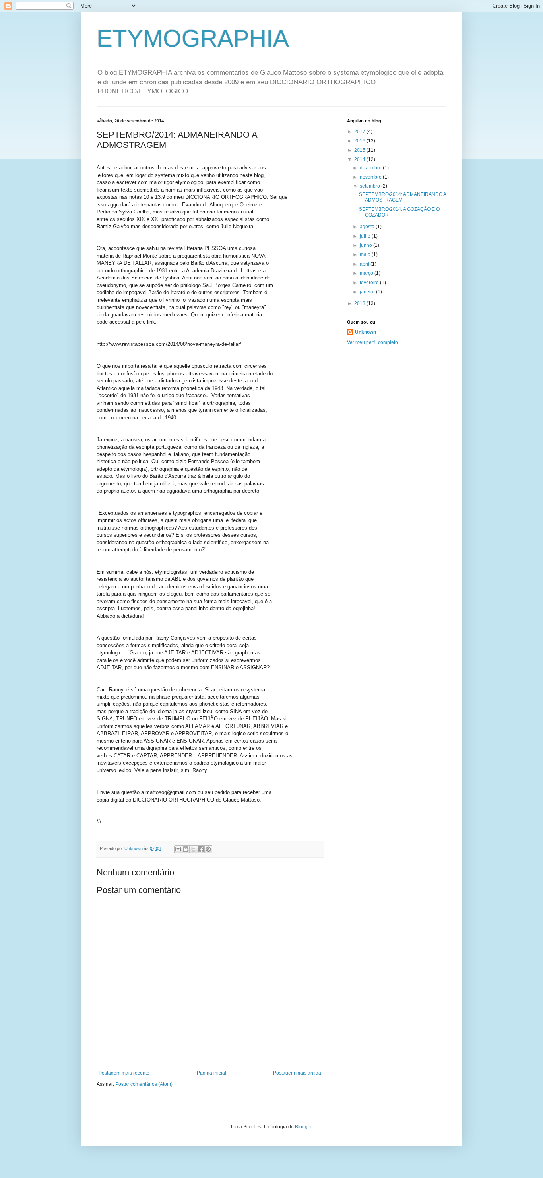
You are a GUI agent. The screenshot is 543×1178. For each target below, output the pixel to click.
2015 (360, 150)
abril (365, 264)
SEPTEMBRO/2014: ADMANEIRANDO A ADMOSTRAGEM (402, 197)
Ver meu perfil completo (372, 342)
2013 (360, 303)
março (367, 273)
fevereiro (370, 282)
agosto (368, 226)
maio (366, 254)
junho (366, 245)
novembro (371, 177)
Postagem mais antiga (297, 1073)
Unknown (365, 332)
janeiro (368, 292)
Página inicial (211, 1073)
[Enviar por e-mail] (178, 849)
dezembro (371, 168)
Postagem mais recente (124, 1073)
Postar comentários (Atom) (144, 1084)
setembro (370, 186)
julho (366, 236)
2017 (360, 131)
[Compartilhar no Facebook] (201, 849)
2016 (360, 141)
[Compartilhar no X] (193, 849)
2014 (360, 159)
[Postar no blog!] (186, 849)
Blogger (303, 1126)
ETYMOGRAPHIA (193, 38)
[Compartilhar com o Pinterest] (208, 849)
